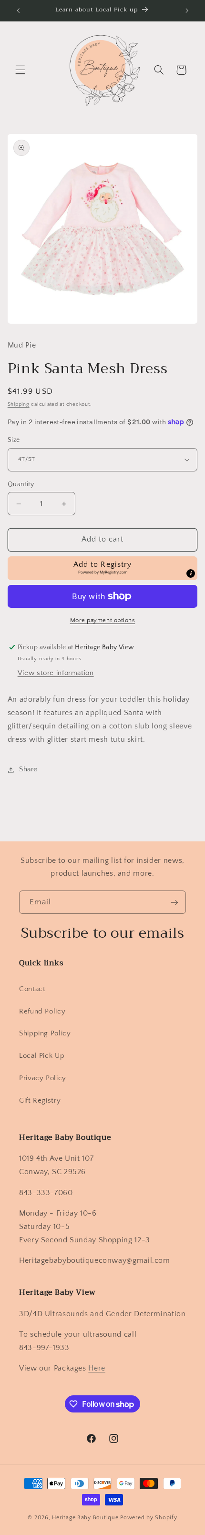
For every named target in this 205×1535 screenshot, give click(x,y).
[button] (20, 70)
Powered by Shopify (148, 1518)
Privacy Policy (42, 1078)
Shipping (19, 404)
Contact (32, 989)
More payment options (102, 620)
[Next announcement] (186, 10)
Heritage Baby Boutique (85, 1518)
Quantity (21, 484)
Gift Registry (40, 1101)
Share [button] (28, 769)
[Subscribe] (174, 902)
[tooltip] (190, 573)
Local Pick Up (41, 1056)
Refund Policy (42, 1011)
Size (14, 440)
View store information (56, 673)
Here (96, 1368)
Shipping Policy (45, 1033)
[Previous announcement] (18, 10)
